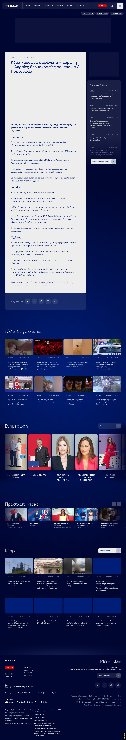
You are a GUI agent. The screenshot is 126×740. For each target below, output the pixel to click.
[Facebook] (28, 301)
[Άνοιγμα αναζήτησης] (112, 6)
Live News (40, 475)
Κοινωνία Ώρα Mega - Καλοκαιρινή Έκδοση (85, 524)
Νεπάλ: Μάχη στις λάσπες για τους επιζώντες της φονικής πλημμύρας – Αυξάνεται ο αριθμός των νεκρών (19, 624)
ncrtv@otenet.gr (39, 735)
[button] (120, 6)
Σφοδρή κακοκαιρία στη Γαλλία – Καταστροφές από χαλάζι (76, 583)
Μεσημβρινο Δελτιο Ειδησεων (86, 477)
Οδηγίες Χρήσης (106, 696)
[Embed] (55, 301)
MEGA (28, 282)
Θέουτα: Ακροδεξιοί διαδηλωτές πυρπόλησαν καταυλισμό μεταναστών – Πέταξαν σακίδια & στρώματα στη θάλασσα (107, 585)
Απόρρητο (124, 736)
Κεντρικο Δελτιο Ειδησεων (63, 477)
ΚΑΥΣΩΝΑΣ (46, 286)
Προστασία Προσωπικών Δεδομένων (84, 696)
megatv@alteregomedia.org (42, 725)
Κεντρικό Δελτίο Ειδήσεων (13, 524)
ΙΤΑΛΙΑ (36, 286)
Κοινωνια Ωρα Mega (16, 476)
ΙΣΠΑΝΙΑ (28, 286)
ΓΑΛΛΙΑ (51, 282)
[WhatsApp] (41, 301)
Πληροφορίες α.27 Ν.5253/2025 (98, 699)
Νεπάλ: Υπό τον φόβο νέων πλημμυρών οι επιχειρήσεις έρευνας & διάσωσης (106, 623)
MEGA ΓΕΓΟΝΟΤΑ (40, 282)
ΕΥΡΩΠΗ (60, 282)
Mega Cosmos (116, 702)
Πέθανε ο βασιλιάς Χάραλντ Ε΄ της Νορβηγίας (47, 622)
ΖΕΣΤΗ (69, 282)
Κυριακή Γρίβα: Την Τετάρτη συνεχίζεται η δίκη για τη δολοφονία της (106, 402)
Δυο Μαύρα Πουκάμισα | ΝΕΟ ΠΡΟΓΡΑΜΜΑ (110, 524)
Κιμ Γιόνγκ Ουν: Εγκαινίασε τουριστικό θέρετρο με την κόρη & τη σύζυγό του (18, 402)
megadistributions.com (113, 705)
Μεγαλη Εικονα (110, 476)
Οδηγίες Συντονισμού (83, 702)
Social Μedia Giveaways (92, 705)
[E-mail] (48, 301)
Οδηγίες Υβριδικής (100, 702)
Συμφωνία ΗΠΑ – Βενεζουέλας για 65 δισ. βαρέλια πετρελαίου (19, 583)
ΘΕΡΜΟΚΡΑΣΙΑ (17, 286)
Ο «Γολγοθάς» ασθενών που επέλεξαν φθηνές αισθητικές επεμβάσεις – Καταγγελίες (77, 623)
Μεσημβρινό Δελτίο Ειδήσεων (61, 524)
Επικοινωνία (117, 699)
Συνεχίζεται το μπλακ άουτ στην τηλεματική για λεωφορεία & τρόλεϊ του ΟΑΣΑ (102, 96)
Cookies (118, 696)
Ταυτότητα (79, 699)
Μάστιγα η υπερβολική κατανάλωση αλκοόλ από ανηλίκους (75, 402)
